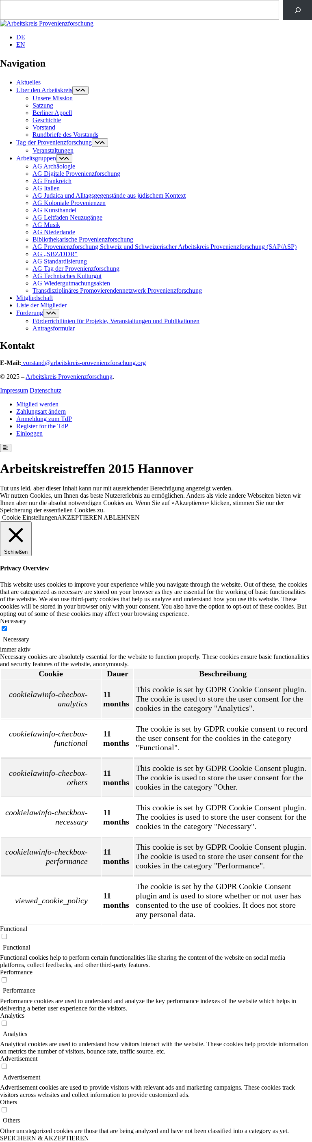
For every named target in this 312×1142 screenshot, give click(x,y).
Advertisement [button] (18, 1058)
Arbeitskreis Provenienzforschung (69, 376)
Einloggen (29, 433)
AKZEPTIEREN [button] (79, 517)
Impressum (14, 390)
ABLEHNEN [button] (122, 517)
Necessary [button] (13, 620)
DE (20, 37)
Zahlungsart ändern (41, 411)
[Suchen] (297, 10)
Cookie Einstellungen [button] (29, 517)
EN (20, 44)
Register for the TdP (42, 426)
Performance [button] (16, 972)
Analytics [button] (12, 1015)
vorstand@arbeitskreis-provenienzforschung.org (84, 362)
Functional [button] (13, 928)
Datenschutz (45, 390)
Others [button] (8, 1102)
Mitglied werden (37, 404)
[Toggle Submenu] (80, 90)
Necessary (16, 639)
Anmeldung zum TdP (44, 418)
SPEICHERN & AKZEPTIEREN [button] (44, 1138)
